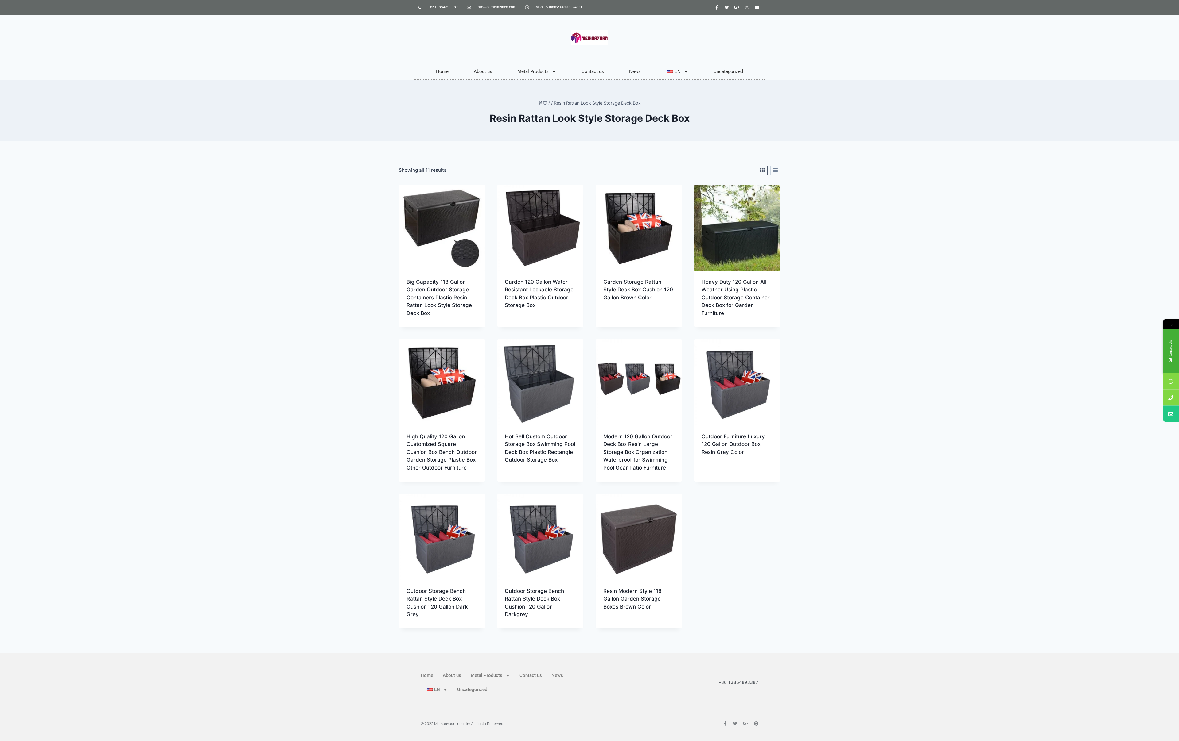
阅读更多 (514, 324)
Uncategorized (728, 71)
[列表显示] (775, 170)
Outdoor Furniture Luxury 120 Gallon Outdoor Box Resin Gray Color (733, 444)
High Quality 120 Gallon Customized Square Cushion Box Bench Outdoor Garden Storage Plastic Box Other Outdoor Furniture (442, 452)
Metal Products (533, 71)
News (635, 71)
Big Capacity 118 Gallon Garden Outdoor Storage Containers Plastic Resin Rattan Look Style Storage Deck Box (439, 297)
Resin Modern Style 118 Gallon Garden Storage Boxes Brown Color (632, 599)
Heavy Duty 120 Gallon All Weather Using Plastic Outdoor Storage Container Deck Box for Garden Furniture (736, 297)
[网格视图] (763, 170)
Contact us (593, 71)
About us (483, 71)
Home (442, 71)
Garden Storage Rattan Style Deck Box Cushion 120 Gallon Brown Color (638, 290)
